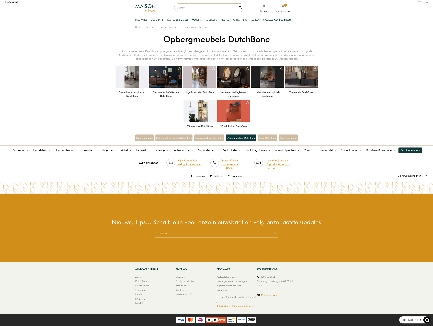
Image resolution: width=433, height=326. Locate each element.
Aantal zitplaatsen (285, 150)
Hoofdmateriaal (64, 150)
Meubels (197, 19)
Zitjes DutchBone (288, 138)
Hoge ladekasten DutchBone (199, 92)
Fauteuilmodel (181, 150)
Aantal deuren (206, 150)
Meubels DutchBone (170, 27)
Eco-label (87, 150)
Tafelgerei (211, 19)
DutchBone (151, 27)
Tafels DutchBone (267, 138)
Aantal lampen (349, 150)
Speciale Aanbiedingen (277, 19)
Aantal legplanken (256, 150)
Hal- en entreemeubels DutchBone (174, 138)
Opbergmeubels (144, 138)
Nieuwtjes (141, 19)
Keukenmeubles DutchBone (209, 138)
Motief (124, 150)
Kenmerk (141, 150)
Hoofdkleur (40, 150)
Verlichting (239, 19)
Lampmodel (326, 150)
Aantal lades (230, 150)
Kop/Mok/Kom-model (379, 150)
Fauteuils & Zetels (177, 19)
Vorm (307, 150)
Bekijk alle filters (410, 150)
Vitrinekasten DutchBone (200, 126)
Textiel (225, 19)
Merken (255, 19)
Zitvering (160, 150)
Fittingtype (106, 150)
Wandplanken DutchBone (234, 126)
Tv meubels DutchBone (301, 92)
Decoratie (157, 19)
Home (138, 27)
